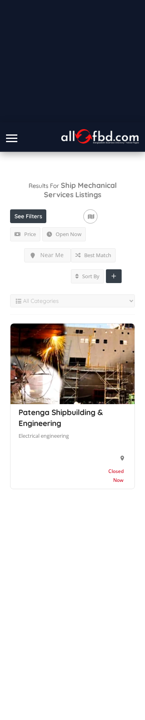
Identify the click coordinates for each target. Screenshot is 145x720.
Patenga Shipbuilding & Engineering (61, 417)
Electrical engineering (44, 435)
